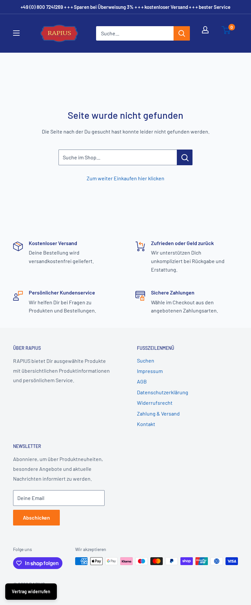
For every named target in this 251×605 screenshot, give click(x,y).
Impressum (150, 371)
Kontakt (146, 424)
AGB (142, 381)
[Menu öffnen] (20, 33)
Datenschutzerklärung (162, 392)
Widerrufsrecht (155, 403)
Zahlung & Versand (158, 413)
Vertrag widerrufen (31, 591)
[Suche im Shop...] (184, 157)
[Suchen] (182, 33)
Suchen (145, 360)
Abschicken (36, 517)
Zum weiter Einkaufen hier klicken (125, 178)
